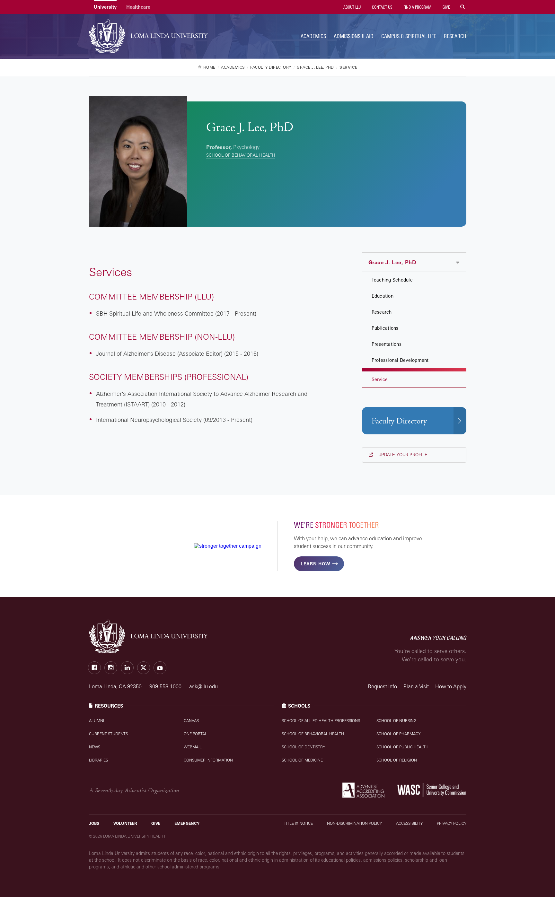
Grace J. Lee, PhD (392, 262)
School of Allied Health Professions (321, 720)
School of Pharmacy (398, 733)
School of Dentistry (303, 747)
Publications (385, 328)
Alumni (96, 720)
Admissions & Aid (354, 36)
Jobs (94, 823)
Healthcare (138, 7)
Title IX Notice (298, 823)
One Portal (195, 733)
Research (455, 36)
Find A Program (416, 7)
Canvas (191, 720)
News (94, 747)
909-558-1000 (166, 686)
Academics (313, 36)
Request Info (382, 686)
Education (382, 296)
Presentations (386, 344)
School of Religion (396, 760)
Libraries (98, 760)
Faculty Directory (399, 421)
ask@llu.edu (203, 686)
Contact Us (381, 7)
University (105, 7)
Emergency (186, 823)
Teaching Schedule (392, 280)
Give (446, 7)
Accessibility (409, 823)
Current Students (108, 733)
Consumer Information (208, 760)
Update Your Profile (402, 454)
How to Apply (450, 686)
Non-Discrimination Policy (354, 823)
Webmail (193, 747)
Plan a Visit (416, 686)
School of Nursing (396, 720)
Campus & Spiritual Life (408, 36)
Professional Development (400, 360)
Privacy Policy (451, 823)
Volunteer (125, 823)
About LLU (351, 7)
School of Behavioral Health (240, 155)
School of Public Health (402, 747)
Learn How (315, 563)
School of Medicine (302, 760)
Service (380, 379)
